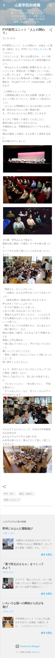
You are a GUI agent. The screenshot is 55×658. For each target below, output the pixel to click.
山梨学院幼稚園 (27, 5)
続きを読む (47, 554)
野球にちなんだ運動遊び (17, 528)
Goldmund (35, 652)
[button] (51, 30)
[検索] (51, 6)
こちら (41, 49)
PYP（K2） (9, 493)
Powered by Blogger (29, 646)
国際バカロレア (12, 500)
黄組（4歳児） (26, 493)
